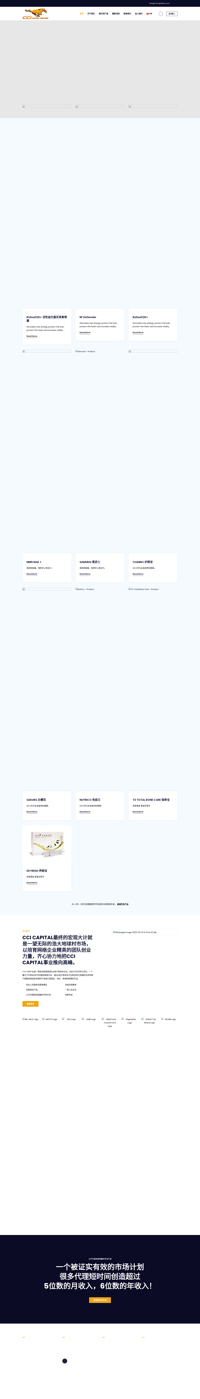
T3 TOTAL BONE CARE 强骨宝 (151, 800)
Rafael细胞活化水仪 (113, 1378)
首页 (82, 13)
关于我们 (91, 13)
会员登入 (172, 14)
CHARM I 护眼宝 (143, 562)
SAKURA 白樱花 (36, 800)
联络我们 (127, 13)
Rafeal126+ (140, 317)
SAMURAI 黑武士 (90, 562)
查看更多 (30, 1003)
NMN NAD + (34, 562)
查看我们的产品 (100, 1300)
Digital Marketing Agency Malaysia (162, 1394)
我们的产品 (103, 13)
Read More (32, 336)
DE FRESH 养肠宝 (37, 871)
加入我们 (139, 13)
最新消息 (116, 13)
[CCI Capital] (35, 13)
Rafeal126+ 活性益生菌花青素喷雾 (47, 319)
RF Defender (88, 317)
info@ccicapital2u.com (159, 3)
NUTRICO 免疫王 (90, 800)
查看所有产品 (122, 904)
